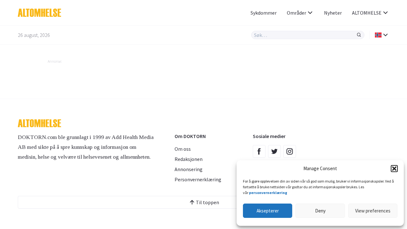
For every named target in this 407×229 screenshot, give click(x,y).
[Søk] (359, 35)
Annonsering (189, 169)
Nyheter (333, 13)
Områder (296, 13)
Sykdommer (264, 13)
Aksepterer (268, 211)
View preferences (372, 211)
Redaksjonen (189, 159)
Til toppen (207, 202)
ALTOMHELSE (367, 13)
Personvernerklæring (198, 179)
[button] (394, 168)
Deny (320, 211)
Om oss (183, 149)
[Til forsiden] (71, 13)
